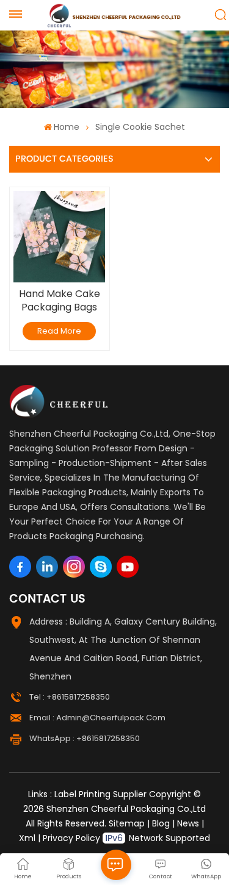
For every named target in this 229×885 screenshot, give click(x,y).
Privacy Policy (71, 838)
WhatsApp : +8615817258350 (84, 738)
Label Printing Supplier (100, 794)
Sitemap (127, 823)
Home (66, 127)
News (188, 823)
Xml (27, 838)
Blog (161, 823)
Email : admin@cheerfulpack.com (97, 717)
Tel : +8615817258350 (69, 697)
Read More (59, 331)
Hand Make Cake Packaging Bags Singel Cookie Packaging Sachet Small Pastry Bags (59, 300)
